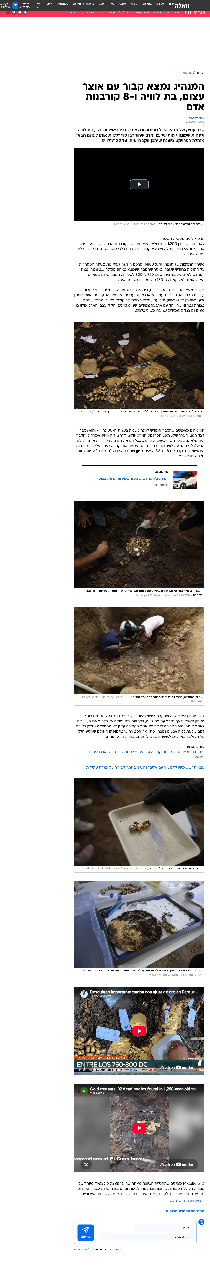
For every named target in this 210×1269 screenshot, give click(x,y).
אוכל (102, 3)
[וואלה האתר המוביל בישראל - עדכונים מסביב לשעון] (182, 5)
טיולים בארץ (161, 12)
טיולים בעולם (143, 12)
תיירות (77, 3)
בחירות (147, 3)
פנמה (185, 1201)
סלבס (122, 3)
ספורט (160, 3)
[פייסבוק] (8, 12)
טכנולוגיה (62, 3)
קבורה (177, 1201)
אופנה (49, 3)
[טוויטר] (13, 12)
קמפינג (110, 12)
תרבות (134, 3)
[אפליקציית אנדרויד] (25, 12)
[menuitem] (158, 5)
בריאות (90, 3)
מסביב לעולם (125, 12)
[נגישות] (5, 5)
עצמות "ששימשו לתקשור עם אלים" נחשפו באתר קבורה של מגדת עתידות (145, 768)
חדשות (175, 12)
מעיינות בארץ (95, 12)
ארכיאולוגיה (197, 1201)
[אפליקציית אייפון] (19, 12)
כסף (112, 3)
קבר (169, 1201)
